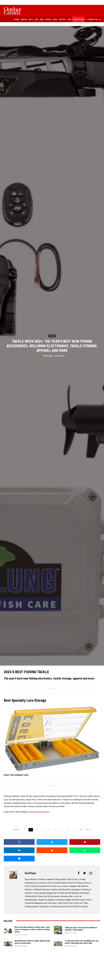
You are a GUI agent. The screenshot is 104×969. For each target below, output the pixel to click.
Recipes (48, 19)
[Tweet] (52, 842)
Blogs (55, 19)
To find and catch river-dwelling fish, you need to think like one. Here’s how (82, 942)
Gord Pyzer (47, 356)
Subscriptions (78, 19)
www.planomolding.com (38, 812)
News (42, 19)
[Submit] (52, 850)
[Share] (19, 842)
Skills (30, 19)
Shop (69, 19)
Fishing (16, 19)
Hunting (24, 19)
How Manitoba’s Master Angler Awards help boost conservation (32, 942)
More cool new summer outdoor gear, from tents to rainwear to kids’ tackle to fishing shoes (32, 929)
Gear (36, 19)
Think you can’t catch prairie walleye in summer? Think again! (81, 928)
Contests (62, 19)
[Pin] (84, 842)
